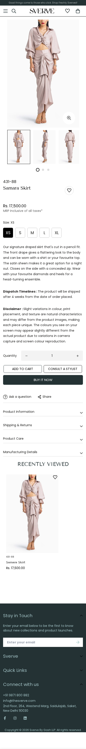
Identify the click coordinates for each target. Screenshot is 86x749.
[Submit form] (78, 642)
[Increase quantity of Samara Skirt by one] (78, 356)
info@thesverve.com (19, 701)
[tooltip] (69, 118)
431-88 (9, 181)
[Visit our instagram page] (15, 718)
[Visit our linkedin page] (25, 718)
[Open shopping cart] (78, 11)
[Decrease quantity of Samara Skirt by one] (26, 356)
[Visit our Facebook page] (6, 718)
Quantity (10, 355)
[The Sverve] (42, 11)
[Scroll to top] (78, 722)
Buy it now (43, 379)
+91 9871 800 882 (16, 695)
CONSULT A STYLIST (62, 369)
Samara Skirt (15, 562)
